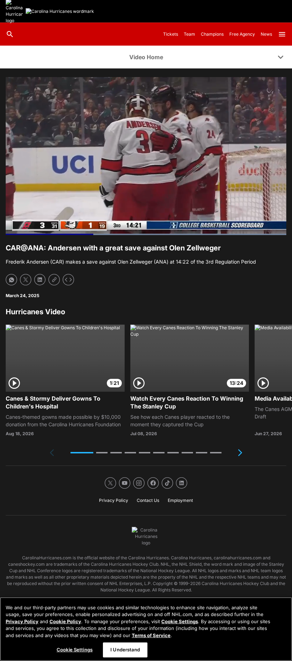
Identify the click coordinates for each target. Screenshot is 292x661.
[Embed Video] (68, 279)
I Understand (125, 649)
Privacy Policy (22, 621)
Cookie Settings (179, 621)
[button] (82, 452)
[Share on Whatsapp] (11, 279)
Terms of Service (151, 635)
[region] (146, 629)
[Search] (10, 34)
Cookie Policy (65, 621)
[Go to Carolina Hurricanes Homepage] (60, 11)
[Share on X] (25, 279)
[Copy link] (54, 279)
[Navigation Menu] (282, 34)
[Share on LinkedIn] (40, 279)
